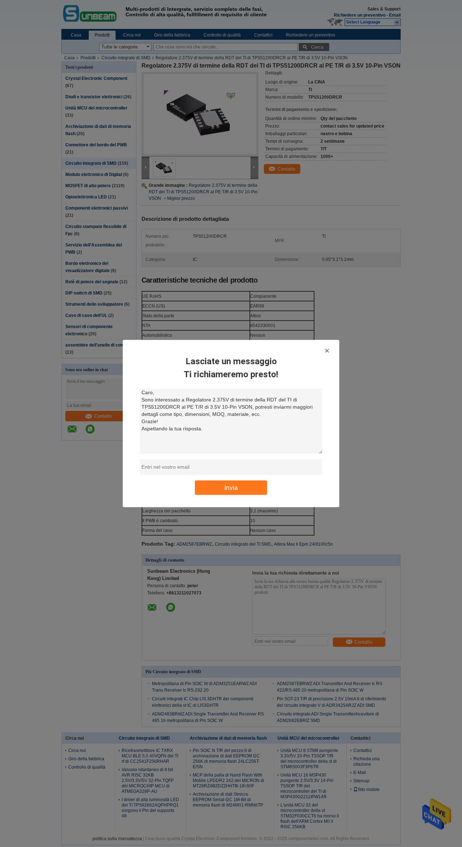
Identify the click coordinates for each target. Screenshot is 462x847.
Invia (231, 487)
